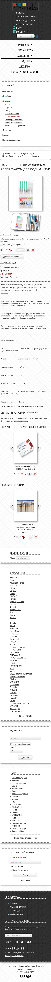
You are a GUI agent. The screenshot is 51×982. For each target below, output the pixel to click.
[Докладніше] (29, 473)
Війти (19, 28)
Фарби (7, 104)
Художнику (24, 56)
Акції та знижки (24, 24)
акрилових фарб (19, 828)
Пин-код (13, 857)
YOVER (13, 690)
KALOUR (14, 698)
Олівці (7, 110)
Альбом (15, 780)
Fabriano (14, 628)
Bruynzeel (14, 639)
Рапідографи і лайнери (14, 123)
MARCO (13, 596)
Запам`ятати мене (20, 870)
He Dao (13, 586)
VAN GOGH (17, 815)
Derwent (13, 636)
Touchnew (14, 685)
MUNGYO (14, 652)
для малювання (19, 783)
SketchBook (17, 807)
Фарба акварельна (20, 794)
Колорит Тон (15, 610)
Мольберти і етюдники (14, 120)
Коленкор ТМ (16, 666)
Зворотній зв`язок (27, 966)
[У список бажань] (33, 250)
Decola (15, 812)
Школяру (24, 66)
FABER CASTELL (18, 658)
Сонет (14, 791)
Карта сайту (12, 966)
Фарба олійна (18, 831)
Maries (13, 679)
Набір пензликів (13, 406)
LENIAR (13, 591)
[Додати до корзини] (28, 250)
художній (16, 826)
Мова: (12, 558)
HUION (13, 663)
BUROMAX (15, 655)
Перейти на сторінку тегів (25, 838)
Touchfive (14, 687)
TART (12, 701)
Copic (12, 580)
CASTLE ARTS (16, 711)
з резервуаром (27, 406)
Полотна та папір (12, 114)
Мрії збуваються (17, 602)
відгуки (16, 235)
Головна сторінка (12, 154)
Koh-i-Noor (14, 631)
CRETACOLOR (16, 634)
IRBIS (12, 594)
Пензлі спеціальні (29, 156)
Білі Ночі (16, 820)
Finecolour (14, 578)
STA (12, 669)
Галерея (20, 13)
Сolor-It (13, 607)
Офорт (13, 604)
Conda (13, 623)
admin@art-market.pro (14, 956)
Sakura (13, 618)
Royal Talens (15, 650)
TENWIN (14, 695)
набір (14, 802)
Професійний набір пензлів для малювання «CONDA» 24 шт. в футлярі (25, 528)
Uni (11, 620)
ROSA (13, 644)
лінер (14, 786)
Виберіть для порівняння (14, 245)
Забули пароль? (17, 866)
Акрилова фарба (19, 778)
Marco (14, 810)
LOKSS (13, 693)
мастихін (16, 796)
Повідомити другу (8, 263)
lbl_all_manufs (25, 716)
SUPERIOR (15, 682)
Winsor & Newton (17, 677)
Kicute (12, 588)
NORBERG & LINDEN (19, 703)
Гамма (13, 599)
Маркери (8, 107)
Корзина (22, 32)
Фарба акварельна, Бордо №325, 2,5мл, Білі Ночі (25, 467)
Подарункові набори (24, 72)
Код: (13, 747)
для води (39, 406)
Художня (16, 818)
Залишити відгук (32, 412)
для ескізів (16, 804)
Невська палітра (19, 823)
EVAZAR (14, 706)
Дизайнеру (25, 50)
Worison (13, 277)
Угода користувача (26, 17)
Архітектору (24, 45)
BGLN (12, 626)
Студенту (24, 61)
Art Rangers (15, 709)
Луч (11, 612)
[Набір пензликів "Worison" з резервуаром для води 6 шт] (25, 193)
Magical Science (17, 583)
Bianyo (13, 615)
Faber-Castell (17, 788)
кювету (15, 799)
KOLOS (13, 642)
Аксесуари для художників (15, 126)
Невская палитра (17, 647)
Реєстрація (25, 880)
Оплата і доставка (25, 20)
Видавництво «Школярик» (21, 674)
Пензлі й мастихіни (12, 117)
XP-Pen (13, 660)
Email (23, 857)
